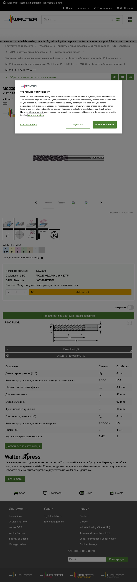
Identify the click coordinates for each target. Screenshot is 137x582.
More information (36, 115)
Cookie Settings (28, 124)
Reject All (78, 125)
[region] (68, 106)
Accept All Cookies (104, 125)
